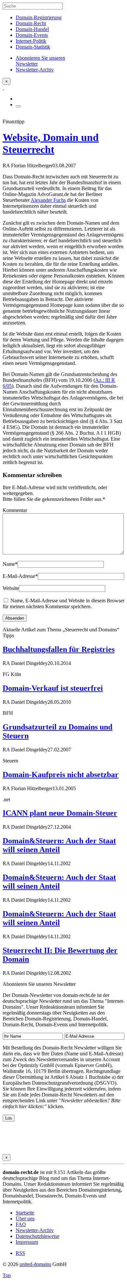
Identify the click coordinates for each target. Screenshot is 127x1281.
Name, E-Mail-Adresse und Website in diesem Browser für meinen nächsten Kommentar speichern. (63, 603)
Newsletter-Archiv (35, 1230)
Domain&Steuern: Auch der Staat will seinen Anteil (59, 845)
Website (11, 588)
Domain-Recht (31, 23)
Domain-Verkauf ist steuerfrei (53, 688)
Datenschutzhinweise (37, 1236)
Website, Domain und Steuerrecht (51, 143)
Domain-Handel (32, 29)
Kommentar (15, 510)
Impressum (27, 1242)
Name (10, 564)
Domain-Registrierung (39, 17)
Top (7, 1275)
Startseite (25, 1212)
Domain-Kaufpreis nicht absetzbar (61, 774)
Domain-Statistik (33, 47)
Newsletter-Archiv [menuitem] (35, 69)
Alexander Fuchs (48, 200)
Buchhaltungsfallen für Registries (59, 649)
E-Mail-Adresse (20, 576)
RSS (20, 1253)
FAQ (21, 1224)
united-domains (35, 1264)
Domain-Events (32, 35)
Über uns (25, 1218)
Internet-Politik (31, 41)
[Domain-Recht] (3, 87)
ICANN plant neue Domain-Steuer (60, 813)
